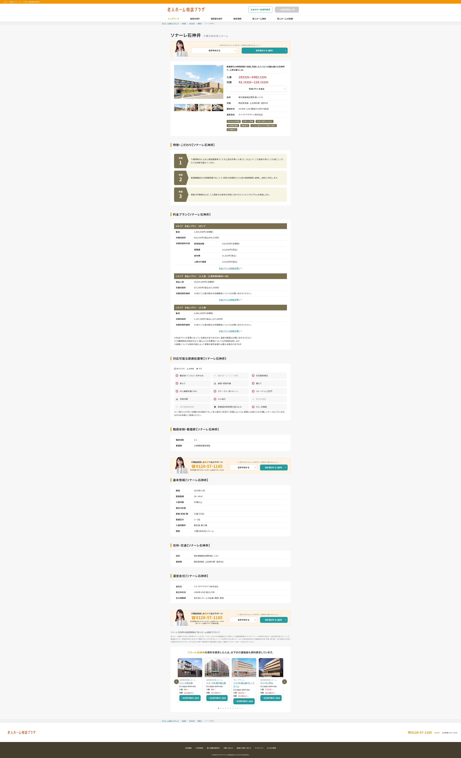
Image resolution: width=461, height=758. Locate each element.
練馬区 (200, 23)
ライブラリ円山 (266, 682)
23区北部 (192, 23)
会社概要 (188, 748)
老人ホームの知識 (285, 18)
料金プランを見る (256, 88)
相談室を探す (217, 18)
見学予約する (214, 50)
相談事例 (237, 18)
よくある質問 (271, 748)
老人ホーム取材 (259, 18)
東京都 (184, 23)
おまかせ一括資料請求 (260, 9)
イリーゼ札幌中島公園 (216, 682)
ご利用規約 (199, 748)
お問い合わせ (228, 748)
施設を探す (195, 18)
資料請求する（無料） (265, 50)
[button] (218, 708)
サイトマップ (259, 748)
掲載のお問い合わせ (244, 748)
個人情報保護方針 (213, 748)
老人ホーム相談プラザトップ (170, 23)
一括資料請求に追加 (190, 697)
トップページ (173, 18)
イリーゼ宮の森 (186, 682)
